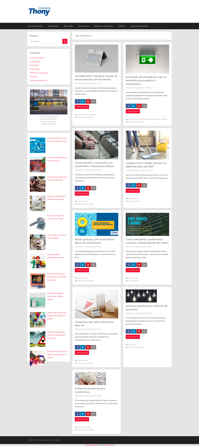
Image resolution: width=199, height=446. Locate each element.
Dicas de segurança (151, 119)
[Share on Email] (93, 101)
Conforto (121, 26)
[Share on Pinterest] (88, 101)
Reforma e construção (103, 26)
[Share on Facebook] (77, 101)
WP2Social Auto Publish (91, 445)
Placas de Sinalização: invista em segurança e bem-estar (56, 335)
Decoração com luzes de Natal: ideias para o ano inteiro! (57, 354)
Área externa (83, 26)
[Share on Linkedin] (82, 101)
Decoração (68, 26)
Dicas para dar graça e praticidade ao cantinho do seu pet (56, 277)
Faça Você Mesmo (35, 26)
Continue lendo (81, 107)
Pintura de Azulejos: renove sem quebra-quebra (55, 296)
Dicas (80, 427)
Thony (99, 83)
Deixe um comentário (85, 117)
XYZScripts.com (110, 445)
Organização (53, 26)
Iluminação (92, 115)
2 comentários (134, 281)
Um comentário (134, 201)
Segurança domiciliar (139, 26)
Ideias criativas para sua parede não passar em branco (56, 316)
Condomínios (82, 201)
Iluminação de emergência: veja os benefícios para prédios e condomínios (146, 80)
